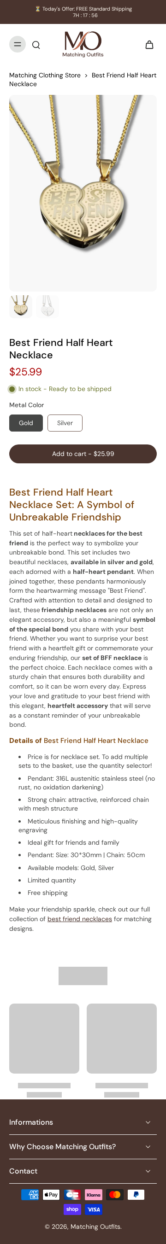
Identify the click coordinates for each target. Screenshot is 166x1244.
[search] (36, 44)
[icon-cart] (146, 44)
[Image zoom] (83, 193)
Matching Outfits (95, 1226)
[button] (83, 454)
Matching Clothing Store (45, 75)
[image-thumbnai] (20, 306)
